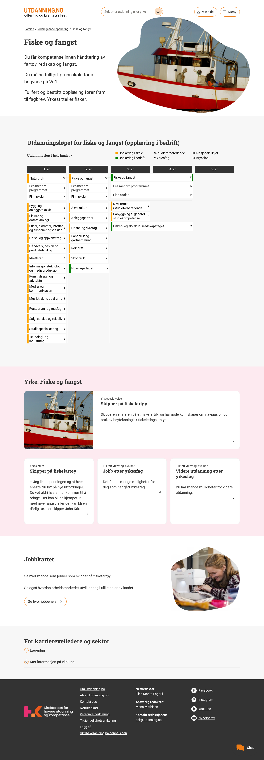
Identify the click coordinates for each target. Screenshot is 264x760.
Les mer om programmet (38, 188)
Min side (208, 12)
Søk (158, 11)
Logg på (85, 727)
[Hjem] (43, 10)
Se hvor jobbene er (43, 601)
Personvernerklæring (95, 714)
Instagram (205, 699)
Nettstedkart (89, 708)
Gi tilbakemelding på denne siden (103, 733)
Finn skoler (37, 196)
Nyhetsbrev (206, 718)
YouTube (204, 709)
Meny (232, 12)
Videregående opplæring (53, 29)
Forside (29, 29)
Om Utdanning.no (92, 689)
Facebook (205, 690)
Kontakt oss (88, 701)
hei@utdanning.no (149, 720)
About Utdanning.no (94, 695)
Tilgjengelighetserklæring (98, 720)
